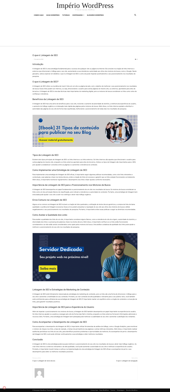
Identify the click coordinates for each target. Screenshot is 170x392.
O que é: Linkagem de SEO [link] (45, 55)
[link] (85, 5)
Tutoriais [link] (66, 15)
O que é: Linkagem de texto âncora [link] (43, 361)
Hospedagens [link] (77, 15)
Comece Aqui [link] (39, 15)
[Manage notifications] (4, 387)
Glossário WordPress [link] (95, 15)
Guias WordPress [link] (53, 15)
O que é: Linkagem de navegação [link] (127, 361)
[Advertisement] (85, 32)
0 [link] (137, 59)
